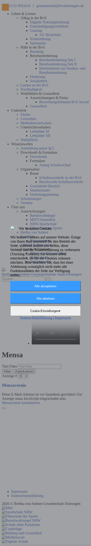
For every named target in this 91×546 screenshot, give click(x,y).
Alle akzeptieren (45, 286)
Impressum (63, 318)
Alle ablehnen (45, 298)
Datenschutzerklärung (36, 318)
